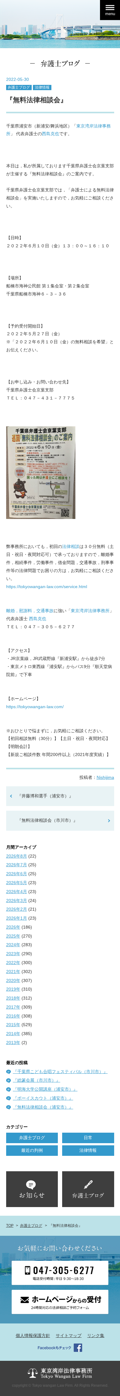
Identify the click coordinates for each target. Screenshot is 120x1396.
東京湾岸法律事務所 (90, 610)
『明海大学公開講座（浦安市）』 (45, 1089)
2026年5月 (16, 882)
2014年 (13, 1033)
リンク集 (95, 1335)
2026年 (13, 927)
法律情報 (42, 87)
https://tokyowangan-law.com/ (35, 706)
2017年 (13, 1007)
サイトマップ (69, 1335)
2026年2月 (16, 909)
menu (110, 13)
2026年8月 (16, 856)
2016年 (13, 1016)
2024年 (13, 944)
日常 (88, 1137)
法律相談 (70, 546)
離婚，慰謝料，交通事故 (30, 610)
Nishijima (105, 777)
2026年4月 (16, 891)
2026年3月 (16, 900)
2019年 (13, 989)
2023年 (13, 953)
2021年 (13, 971)
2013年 (13, 1042)
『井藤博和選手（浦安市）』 (45, 795)
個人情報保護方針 (33, 1335)
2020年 (13, 980)
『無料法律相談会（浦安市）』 (43, 1107)
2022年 (13, 962)
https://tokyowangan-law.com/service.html (46, 586)
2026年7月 (16, 864)
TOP (10, 1225)
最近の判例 (32, 1150)
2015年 (13, 1024)
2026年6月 (16, 873)
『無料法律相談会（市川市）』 (47, 820)
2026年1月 (16, 918)
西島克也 (50, 133)
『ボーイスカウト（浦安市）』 (43, 1098)
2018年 (13, 998)
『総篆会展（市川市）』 (36, 1080)
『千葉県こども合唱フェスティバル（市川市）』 (60, 1071)
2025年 (13, 936)
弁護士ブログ (19, 87)
